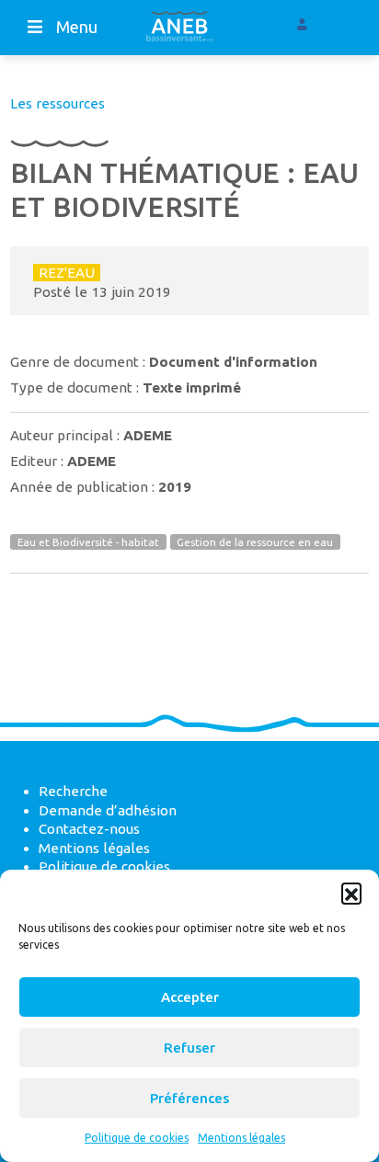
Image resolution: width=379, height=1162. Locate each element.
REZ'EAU (67, 272)
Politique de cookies (137, 1138)
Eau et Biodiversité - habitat (88, 542)
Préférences (189, 1098)
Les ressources (57, 103)
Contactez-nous (89, 829)
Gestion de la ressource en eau (255, 542)
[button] (351, 892)
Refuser (189, 1047)
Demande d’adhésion (108, 810)
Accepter (190, 997)
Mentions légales (241, 1138)
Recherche (73, 791)
